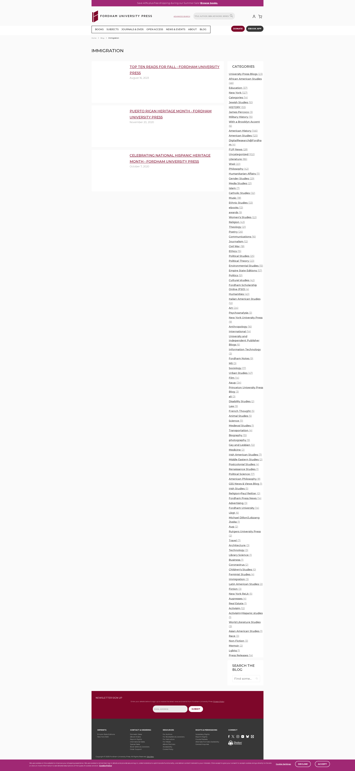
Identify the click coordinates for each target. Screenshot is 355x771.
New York (238, 92)
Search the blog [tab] (243, 668)
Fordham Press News (245, 498)
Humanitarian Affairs (244, 173)
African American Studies (245, 81)
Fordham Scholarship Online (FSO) (243, 287)
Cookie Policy (105, 766)
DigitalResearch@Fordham (245, 142)
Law (233, 406)
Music (235, 197)
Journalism (238, 241)
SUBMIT (196, 709)
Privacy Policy (218, 701)
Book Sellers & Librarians (139, 747)
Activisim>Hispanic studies (246, 615)
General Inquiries (202, 744)
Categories (238, 97)
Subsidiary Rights (203, 734)
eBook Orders (135, 737)
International (240, 331)
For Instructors (168, 739)
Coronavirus (238, 564)
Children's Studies (242, 569)
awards (235, 212)
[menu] (151, 29)
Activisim (237, 608)
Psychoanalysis (240, 312)
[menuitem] (99, 29)
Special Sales (135, 744)
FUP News (238, 149)
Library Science (240, 555)
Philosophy (239, 168)
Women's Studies (243, 217)
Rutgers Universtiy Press (245, 533)
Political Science (242, 474)
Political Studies (241, 256)
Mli (232, 363)
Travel (235, 540)
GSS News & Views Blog (245, 483)
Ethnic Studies (241, 202)
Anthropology (240, 326)
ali (232, 396)
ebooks (236, 207)
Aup (233, 526)
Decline (303, 764)
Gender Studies (241, 178)
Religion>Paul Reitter (244, 493)
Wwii (234, 164)
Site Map (150, 756)
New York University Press (246, 319)
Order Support (136, 749)
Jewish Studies (241, 102)
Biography (238, 435)
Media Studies (240, 183)
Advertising (238, 503)
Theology (237, 227)
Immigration (239, 579)
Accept (322, 764)
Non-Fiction (238, 640)
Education (238, 87)
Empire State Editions (245, 270)
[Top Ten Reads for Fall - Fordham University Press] (109, 77)
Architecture (239, 545)
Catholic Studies (242, 193)
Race (234, 636)
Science (236, 420)
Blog (103, 38)
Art (233, 308)
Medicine (237, 449)
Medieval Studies (241, 425)
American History (243, 130)
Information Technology (245, 351)
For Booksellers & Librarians (173, 737)
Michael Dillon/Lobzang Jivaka (244, 519)
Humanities (239, 294)
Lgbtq (234, 650)
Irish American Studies (245, 454)
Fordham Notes (241, 358)
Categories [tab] (243, 67)
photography (239, 440)
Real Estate (238, 603)
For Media (167, 742)
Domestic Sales (136, 734)
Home (94, 38)
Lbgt (234, 512)
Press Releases (241, 655)
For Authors (167, 734)
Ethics (235, 251)
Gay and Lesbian (242, 445)
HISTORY (237, 107)
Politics (236, 275)
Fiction (235, 589)
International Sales (137, 742)
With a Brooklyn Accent (244, 123)
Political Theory (241, 260)
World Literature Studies (245, 624)
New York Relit (103, 737)
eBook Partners (169, 744)
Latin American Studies (246, 584)
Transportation (240, 430)
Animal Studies (240, 415)
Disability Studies (241, 401)
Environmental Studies (246, 265)
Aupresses (237, 598)
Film (234, 377)
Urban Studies (241, 373)
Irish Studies (238, 488)
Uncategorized (242, 154)
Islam (234, 188)
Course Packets (202, 739)
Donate (238, 28)
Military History (241, 116)
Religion (237, 222)
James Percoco (241, 112)
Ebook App (254, 28)
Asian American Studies (246, 631)
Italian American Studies (244, 301)
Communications (242, 236)
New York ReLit (240, 593)
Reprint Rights (136, 739)
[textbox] (246, 678)
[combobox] (214, 16)
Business (236, 559)
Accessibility (167, 747)
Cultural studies (242, 280)
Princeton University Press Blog (246, 389)
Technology (238, 550)
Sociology (237, 368)
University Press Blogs (246, 74)
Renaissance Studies (244, 469)
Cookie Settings (283, 764)
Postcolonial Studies (244, 464)
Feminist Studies (241, 574)
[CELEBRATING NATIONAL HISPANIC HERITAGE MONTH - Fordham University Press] (109, 165)
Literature (238, 159)
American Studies (243, 135)
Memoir (236, 645)
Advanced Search (182, 16)
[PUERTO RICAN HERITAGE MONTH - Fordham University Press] (109, 121)
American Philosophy (244, 478)
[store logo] (122, 15)
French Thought (241, 411)
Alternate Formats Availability (207, 742)
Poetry (236, 231)
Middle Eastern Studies (246, 459)
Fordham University (244, 508)
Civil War (236, 246)
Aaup (235, 382)
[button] (257, 678)
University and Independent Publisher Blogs (244, 340)
